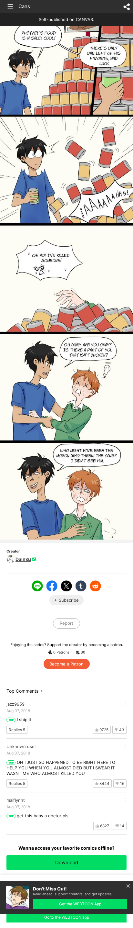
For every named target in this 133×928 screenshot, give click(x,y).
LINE (37, 585)
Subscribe (69, 600)
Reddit (95, 585)
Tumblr (81, 585)
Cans (24, 6)
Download (66, 862)
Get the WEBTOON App (80, 903)
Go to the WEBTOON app (66, 917)
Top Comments (22, 691)
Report (66, 623)
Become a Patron (66, 663)
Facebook (51, 585)
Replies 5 (17, 729)
